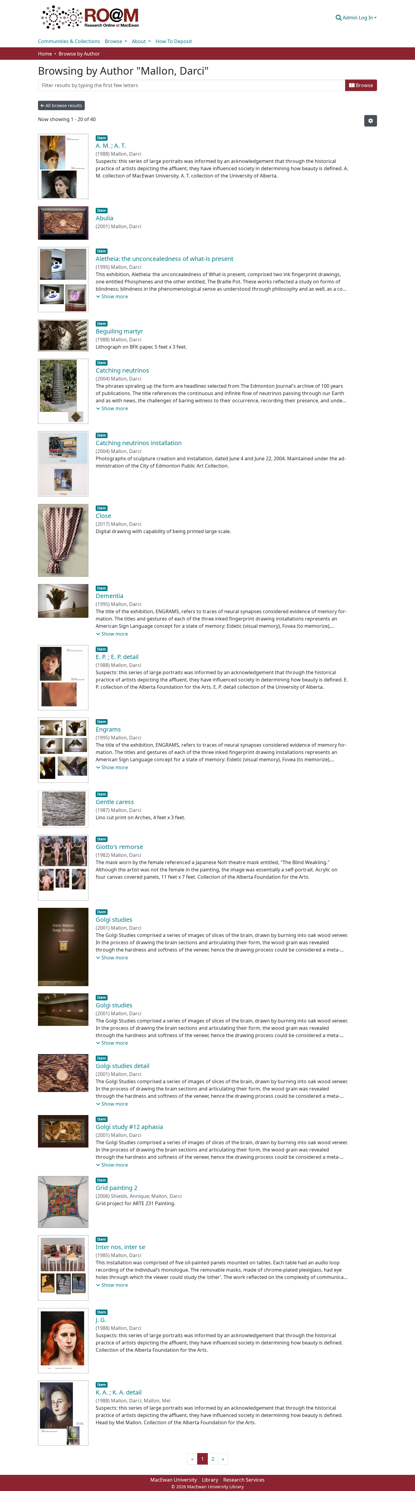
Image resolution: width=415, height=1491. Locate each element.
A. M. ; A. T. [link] (111, 145)
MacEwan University (173, 1479)
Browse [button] (114, 41)
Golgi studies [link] (114, 919)
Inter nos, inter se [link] (120, 1247)
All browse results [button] (63, 105)
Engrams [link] (108, 729)
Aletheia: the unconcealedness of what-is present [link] (164, 259)
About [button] (139, 41)
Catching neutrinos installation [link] (139, 443)
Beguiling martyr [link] (119, 331)
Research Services (244, 1479)
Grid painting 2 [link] (116, 1188)
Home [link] (45, 53)
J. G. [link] (101, 1320)
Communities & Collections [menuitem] (69, 41)
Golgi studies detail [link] (122, 1066)
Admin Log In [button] (358, 17)
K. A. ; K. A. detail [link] (119, 1392)
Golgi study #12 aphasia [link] (129, 1127)
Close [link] (103, 516)
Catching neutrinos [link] (122, 370)
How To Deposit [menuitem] (174, 41)
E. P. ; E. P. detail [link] (117, 657)
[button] (90, 17)
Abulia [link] (104, 218)
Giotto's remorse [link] (119, 847)
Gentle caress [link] (115, 802)
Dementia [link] (109, 596)
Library (210, 1479)
